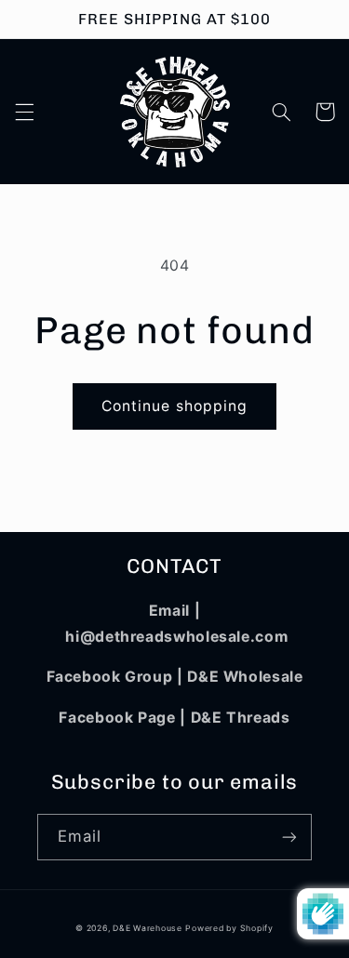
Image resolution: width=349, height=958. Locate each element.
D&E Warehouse (147, 928)
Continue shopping (174, 406)
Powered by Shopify (229, 928)
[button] (24, 111)
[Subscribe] (289, 836)
